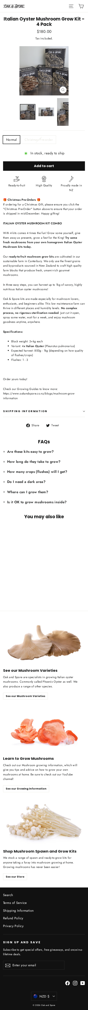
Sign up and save (22, 942)
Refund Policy (13, 918)
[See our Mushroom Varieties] (44, 641)
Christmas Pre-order (39, 139)
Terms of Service (15, 902)
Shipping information (25, 411)
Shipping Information (18, 910)
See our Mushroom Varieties (25, 696)
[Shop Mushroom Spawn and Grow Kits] (44, 822)
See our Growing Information (26, 788)
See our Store (15, 876)
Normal (11, 139)
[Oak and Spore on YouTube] (82, 983)
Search (8, 895)
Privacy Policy (13, 926)
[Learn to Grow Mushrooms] (44, 729)
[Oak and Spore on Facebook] (67, 983)
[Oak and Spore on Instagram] (75, 983)
